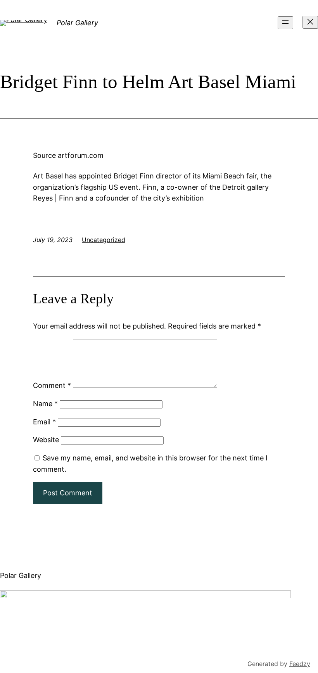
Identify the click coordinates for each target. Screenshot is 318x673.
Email (44, 422)
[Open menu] (285, 22)
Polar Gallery (77, 23)
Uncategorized (103, 240)
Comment (52, 385)
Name (45, 404)
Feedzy (299, 664)
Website (46, 440)
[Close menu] (310, 22)
